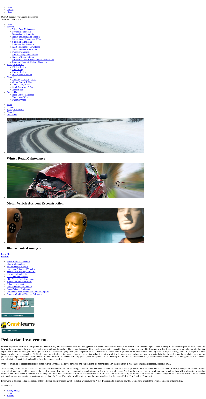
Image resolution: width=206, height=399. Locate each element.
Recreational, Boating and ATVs (26, 39)
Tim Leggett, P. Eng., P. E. (24, 79)
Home (9, 7)
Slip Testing (17, 69)
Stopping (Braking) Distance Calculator (29, 62)
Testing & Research (15, 64)
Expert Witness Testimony (23, 57)
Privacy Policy (13, 390)
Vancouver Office (20, 97)
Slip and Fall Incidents (22, 42)
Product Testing (19, 72)
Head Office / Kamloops (23, 95)
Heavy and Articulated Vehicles (26, 37)
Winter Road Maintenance (23, 29)
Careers (10, 9)
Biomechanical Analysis (23, 34)
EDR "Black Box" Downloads (26, 47)
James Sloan (17, 90)
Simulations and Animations (24, 49)
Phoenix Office (19, 100)
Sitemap (10, 395)
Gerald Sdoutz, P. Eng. (22, 82)
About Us (11, 77)
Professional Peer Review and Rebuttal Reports (33, 59)
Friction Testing (19, 67)
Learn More (6, 254)
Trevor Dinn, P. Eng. (21, 84)
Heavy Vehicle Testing (22, 74)
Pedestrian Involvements (23, 44)
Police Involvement (20, 52)
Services (10, 26)
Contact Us (12, 92)
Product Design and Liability (25, 54)
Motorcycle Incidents (21, 32)
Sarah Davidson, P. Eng (22, 87)
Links (9, 12)
